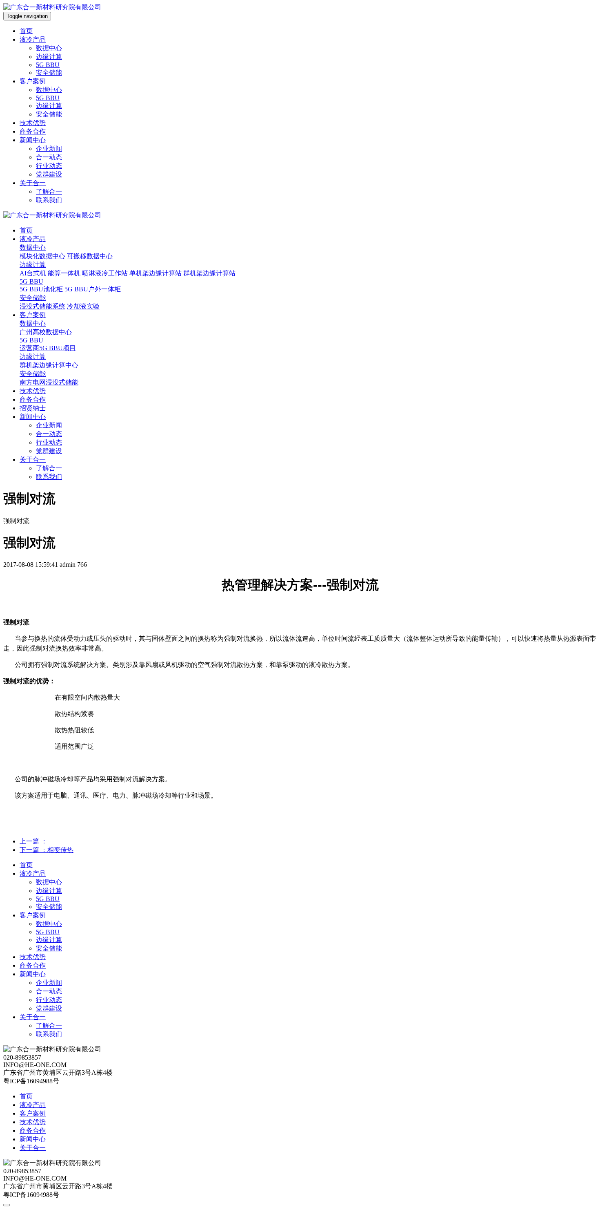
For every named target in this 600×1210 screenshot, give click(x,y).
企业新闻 (49, 148)
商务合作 (33, 131)
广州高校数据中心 (46, 332)
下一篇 (46, 849)
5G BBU (48, 64)
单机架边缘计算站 (155, 273)
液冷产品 (33, 39)
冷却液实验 (83, 306)
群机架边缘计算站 (209, 273)
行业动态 (49, 165)
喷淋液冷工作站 (105, 273)
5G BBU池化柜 (41, 289)
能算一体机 (64, 273)
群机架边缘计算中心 (49, 365)
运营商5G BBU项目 (48, 347)
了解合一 (49, 191)
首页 (26, 30)
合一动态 (49, 157)
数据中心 (49, 48)
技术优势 (33, 122)
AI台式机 (33, 273)
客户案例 (33, 81)
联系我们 (49, 200)
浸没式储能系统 (42, 306)
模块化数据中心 (42, 256)
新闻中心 (33, 139)
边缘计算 (49, 56)
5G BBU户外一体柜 (92, 289)
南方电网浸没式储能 (49, 382)
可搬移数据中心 (90, 256)
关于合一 (33, 182)
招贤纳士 (33, 408)
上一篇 (33, 841)
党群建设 (49, 174)
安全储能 (49, 72)
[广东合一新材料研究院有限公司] (52, 7)
